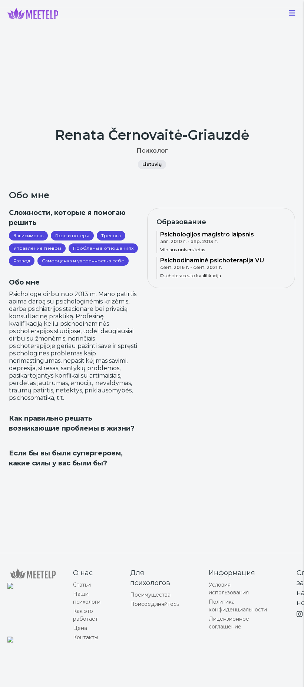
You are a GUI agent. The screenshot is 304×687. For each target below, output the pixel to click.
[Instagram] (300, 614)
